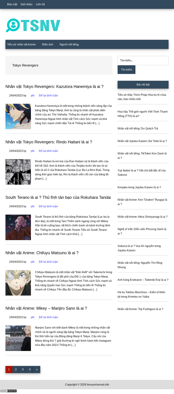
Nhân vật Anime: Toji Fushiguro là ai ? (140, 309)
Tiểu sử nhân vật (87, 25)
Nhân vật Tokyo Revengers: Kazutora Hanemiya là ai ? (54, 86)
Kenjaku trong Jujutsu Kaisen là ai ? (139, 187)
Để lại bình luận (48, 95)
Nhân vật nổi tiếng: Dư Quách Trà (138, 128)
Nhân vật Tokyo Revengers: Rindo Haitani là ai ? (48, 142)
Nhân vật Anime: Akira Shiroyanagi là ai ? (143, 216)
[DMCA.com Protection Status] (8, 391)
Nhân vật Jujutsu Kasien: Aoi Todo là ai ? (142, 141)
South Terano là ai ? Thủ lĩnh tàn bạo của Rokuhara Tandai (58, 197)
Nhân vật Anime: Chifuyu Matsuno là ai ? (42, 252)
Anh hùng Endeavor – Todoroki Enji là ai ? (143, 279)
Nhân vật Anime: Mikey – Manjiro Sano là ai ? (46, 308)
